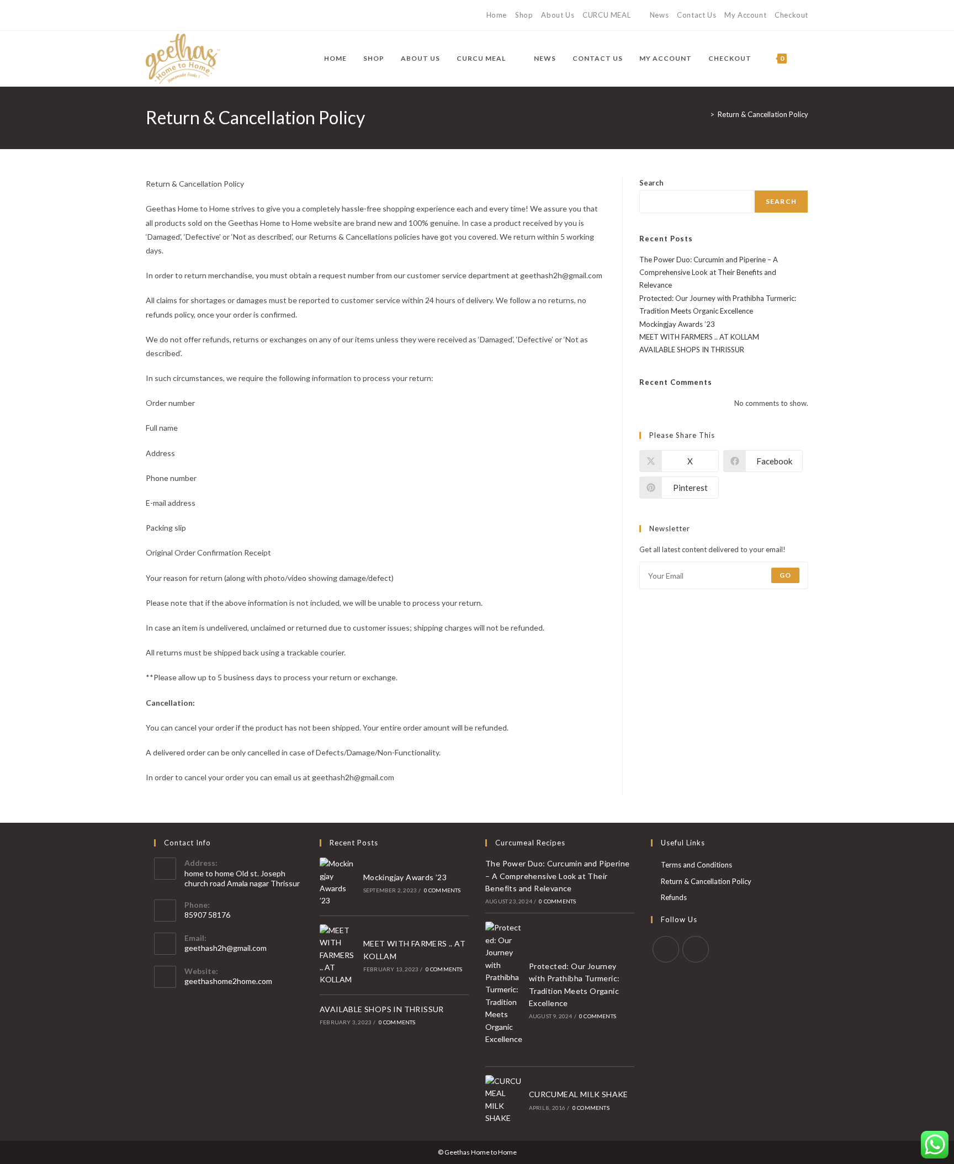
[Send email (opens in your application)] (174, 15)
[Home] (704, 114)
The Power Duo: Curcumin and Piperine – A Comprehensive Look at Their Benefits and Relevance (708, 272)
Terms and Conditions (696, 864)
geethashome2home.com (228, 981)
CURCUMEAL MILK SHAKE (578, 1094)
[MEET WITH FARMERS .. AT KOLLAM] (338, 955)
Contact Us (696, 14)
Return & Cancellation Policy (763, 114)
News (659, 14)
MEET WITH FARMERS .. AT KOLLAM (699, 336)
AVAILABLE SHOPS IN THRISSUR (691, 349)
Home (496, 14)
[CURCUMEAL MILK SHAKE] (504, 1100)
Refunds (674, 897)
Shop (524, 14)
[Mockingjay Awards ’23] (338, 882)
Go (785, 575)
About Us (557, 14)
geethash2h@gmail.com (225, 948)
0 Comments (442, 890)
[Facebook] (150, 15)
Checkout (791, 14)
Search (651, 182)
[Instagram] (161, 15)
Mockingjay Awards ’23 (677, 324)
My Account (745, 14)
